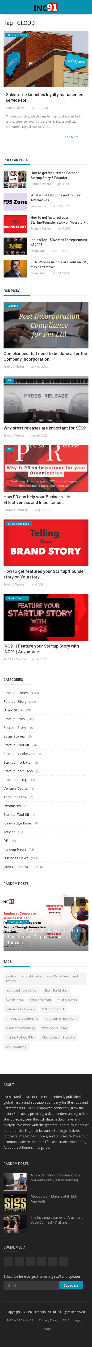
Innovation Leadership (22, 1018)
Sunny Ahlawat (16, 108)
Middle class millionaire (58, 1037)
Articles (10, 831)
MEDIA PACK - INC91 (21, 1320)
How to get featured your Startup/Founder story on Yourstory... (59, 220)
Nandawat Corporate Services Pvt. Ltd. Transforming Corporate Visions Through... (43, 936)
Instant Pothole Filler (20, 1037)
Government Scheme (21, 866)
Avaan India (14, 1000)
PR (6, 840)
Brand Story (14, 710)
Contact (46, 1329)
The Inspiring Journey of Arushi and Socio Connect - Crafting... (57, 1220)
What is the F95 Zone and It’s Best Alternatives (56, 197)
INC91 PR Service (15, 659)
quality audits (67, 1000)
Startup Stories (16, 692)
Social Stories (14, 736)
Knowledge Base (17, 823)
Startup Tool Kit (16, 744)
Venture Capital (16, 788)
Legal (77, 1320)
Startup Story (14, 718)
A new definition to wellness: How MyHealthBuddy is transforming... (55, 1177)
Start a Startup (15, 779)
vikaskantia (38, 206)
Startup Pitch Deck (18, 771)
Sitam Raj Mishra (56, 990)
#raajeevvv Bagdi (54, 1028)
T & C (66, 1320)
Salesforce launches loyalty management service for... (45, 97)
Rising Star (38, 251)
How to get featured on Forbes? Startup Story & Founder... (55, 175)
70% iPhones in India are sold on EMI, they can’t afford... (59, 264)
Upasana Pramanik (16, 510)
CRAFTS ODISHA (53, 1009)
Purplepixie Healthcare (61, 1018)
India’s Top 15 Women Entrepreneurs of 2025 (59, 242)
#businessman (40, 1000)
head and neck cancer (22, 990)
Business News (16, 857)
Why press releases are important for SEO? (45, 428)
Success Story (15, 727)
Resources (12, 805)
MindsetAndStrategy (20, 1028)
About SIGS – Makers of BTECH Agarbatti (54, 1199)
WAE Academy (16, 1047)
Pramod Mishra (41, 184)
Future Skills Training (20, 1009)
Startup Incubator (18, 762)
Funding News (15, 849)
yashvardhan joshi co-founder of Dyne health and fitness (42, 978)
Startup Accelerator (19, 753)
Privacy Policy (48, 1320)
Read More (71, 137)
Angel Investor (15, 797)
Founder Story (15, 701)
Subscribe (71, 1285)
